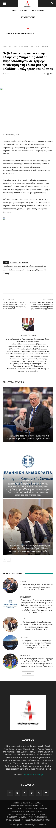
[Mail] (24, 793)
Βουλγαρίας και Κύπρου (19, 262)
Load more (27, 673)
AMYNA (38, 803)
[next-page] (8, 560)
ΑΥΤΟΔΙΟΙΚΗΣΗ (41, 817)
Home (5, 47)
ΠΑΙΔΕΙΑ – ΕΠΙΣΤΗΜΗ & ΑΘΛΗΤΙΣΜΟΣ (21, 814)
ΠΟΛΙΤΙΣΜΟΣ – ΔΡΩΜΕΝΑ (17, 817)
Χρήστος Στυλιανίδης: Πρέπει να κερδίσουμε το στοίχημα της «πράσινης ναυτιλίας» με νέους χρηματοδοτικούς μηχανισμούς (41, 305)
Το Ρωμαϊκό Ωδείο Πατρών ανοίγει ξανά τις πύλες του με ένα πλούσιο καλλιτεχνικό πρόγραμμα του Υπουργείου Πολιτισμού (36, 644)
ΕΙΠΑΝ (27, 542)
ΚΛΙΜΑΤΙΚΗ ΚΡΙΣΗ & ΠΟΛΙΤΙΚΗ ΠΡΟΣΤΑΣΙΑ (27, 806)
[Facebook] (10, 793)
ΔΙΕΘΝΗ (27, 432)
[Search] (52, 3)
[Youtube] (46, 793)
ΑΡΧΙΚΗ (16, 803)
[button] (4, 3)
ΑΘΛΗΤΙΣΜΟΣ (25, 655)
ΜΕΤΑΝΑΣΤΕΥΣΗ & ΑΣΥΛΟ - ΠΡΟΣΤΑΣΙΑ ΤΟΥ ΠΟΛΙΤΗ (29, 47)
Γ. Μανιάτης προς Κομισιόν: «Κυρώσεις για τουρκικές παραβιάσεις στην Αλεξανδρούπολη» (28, 437)
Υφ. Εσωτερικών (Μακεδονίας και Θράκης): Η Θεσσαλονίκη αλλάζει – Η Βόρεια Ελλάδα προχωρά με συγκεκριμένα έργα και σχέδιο (28, 548)
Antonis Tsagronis (28, 335)
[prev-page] (4, 560)
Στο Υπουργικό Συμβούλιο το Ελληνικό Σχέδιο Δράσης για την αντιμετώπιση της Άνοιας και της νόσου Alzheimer (14, 305)
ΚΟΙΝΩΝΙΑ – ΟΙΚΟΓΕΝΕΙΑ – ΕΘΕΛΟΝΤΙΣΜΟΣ (27, 811)
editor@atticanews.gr (33, 774)
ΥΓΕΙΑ (31, 817)
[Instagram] (17, 793)
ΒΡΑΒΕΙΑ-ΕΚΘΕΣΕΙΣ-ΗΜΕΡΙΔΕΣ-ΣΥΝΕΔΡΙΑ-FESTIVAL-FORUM (28, 820)
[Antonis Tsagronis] (28, 324)
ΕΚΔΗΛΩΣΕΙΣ (24, 637)
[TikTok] (31, 793)
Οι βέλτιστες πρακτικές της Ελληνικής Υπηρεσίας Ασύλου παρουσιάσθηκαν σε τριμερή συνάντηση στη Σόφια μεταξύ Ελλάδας (24, 270)
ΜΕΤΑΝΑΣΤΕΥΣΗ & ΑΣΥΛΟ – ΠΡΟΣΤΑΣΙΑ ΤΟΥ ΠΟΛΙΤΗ (27, 808)
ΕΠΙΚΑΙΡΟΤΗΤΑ (27, 480)
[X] (39, 793)
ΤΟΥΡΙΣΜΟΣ (42, 814)
